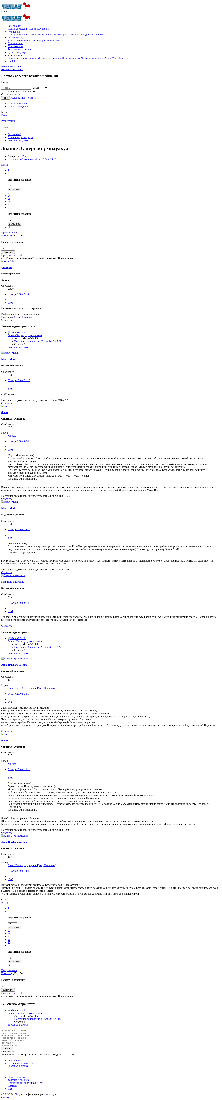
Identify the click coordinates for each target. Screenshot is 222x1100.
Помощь (12, 1085)
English (12, 61)
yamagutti (6, 267)
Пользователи (15, 46)
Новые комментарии (34, 40)
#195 (10, 449)
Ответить (6, 320)
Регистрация (8, 120)
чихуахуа (51, 1094)
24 (9, 195)
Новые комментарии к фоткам (61, 34)
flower (4, 412)
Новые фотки (36, 34)
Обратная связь (16, 1077)
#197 (10, 611)
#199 (10, 777)
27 (9, 204)
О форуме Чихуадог (50, 58)
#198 (10, 702)
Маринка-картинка (12, 581)
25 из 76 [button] (18, 235)
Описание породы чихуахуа (23, 58)
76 (9, 227)
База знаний (14, 25)
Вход (4, 115)
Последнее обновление (32, 159)
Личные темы (15, 43)
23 (9, 192)
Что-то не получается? (93, 58)
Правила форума (71, 58)
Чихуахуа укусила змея (25, 335)
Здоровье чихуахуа (18, 347)
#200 (10, 879)
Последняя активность (91, 34)
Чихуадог (20, 1094)
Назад (4, 164)
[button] (4, 11)
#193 (10, 302)
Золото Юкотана (23, 317)
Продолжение (9, 232)
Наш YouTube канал (117, 58)
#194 (10, 388)
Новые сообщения (18, 28)
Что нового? (14, 31)
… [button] (9, 173)
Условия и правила (18, 1080)
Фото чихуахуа (16, 37)
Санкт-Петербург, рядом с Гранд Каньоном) (32, 688)
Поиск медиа (54, 40)
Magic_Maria (8, 359)
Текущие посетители (19, 49)
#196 (10, 537)
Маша (25, 156)
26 (9, 201)
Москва (12, 435)
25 (9, 198)
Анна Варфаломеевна (14, 664)
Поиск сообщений (39, 28)
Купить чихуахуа (17, 52)
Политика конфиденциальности (25, 1082)
